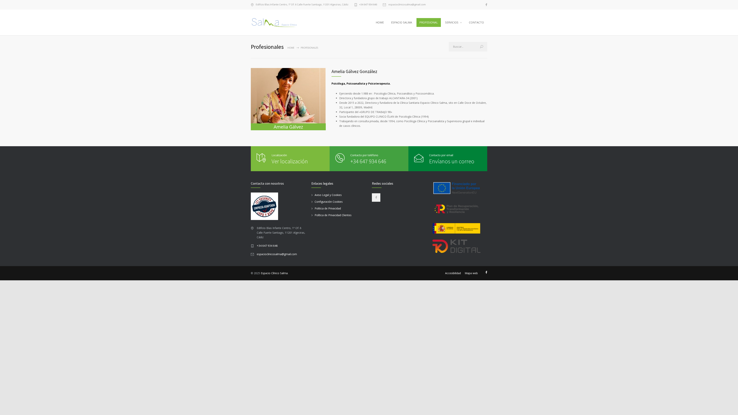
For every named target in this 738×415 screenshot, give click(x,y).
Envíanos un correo (451, 161)
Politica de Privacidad (328, 208)
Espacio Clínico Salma (274, 273)
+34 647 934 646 (368, 4)
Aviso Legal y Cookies (328, 195)
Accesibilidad (453, 273)
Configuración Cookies (329, 201)
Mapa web (471, 273)
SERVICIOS (451, 22)
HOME (380, 22)
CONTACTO (476, 22)
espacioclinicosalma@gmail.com (407, 4)
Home (291, 47)
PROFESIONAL (428, 22)
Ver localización (290, 161)
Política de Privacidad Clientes (333, 215)
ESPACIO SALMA (401, 22)
